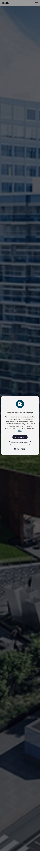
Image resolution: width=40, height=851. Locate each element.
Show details (19, 449)
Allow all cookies (19, 437)
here (20, 431)
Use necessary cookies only (19, 442)
